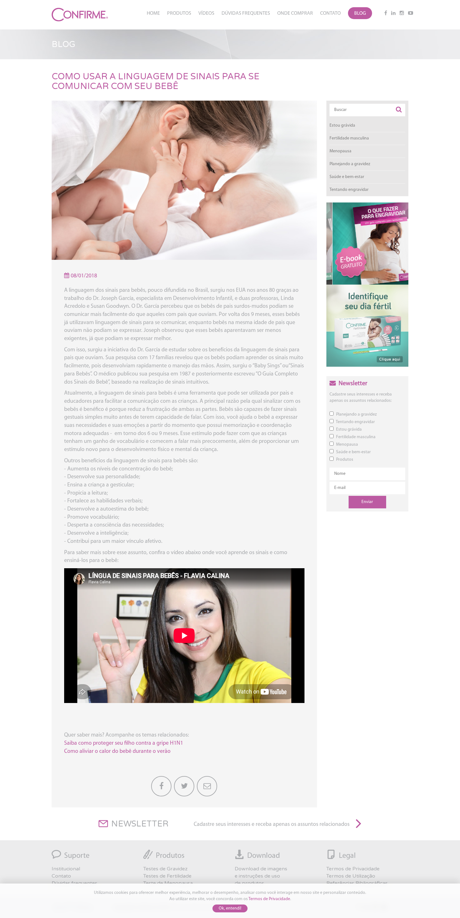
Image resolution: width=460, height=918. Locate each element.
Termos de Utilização (350, 876)
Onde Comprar (295, 13)
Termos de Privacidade (269, 899)
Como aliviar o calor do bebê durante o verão (117, 751)
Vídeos (206, 13)
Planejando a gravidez (350, 164)
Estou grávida (342, 125)
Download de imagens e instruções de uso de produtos (261, 876)
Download (263, 856)
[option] (367, 243)
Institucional (66, 869)
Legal (347, 856)
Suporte (76, 856)
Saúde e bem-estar (347, 177)
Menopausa (340, 151)
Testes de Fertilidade (167, 876)
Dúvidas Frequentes (246, 13)
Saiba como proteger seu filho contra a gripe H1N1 (123, 743)
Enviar (367, 502)
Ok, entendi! (230, 908)
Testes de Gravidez (165, 869)
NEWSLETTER (139, 824)
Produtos (179, 13)
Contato (330, 13)
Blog (360, 13)
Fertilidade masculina (349, 138)
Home (153, 13)
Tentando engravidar (349, 189)
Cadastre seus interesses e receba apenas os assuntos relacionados (272, 824)
